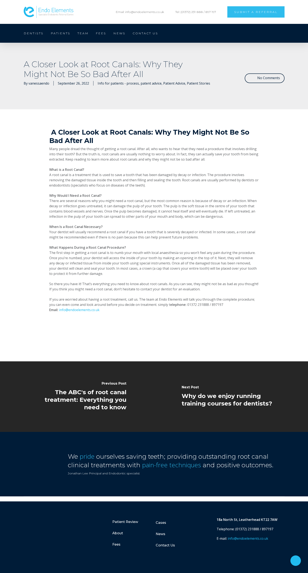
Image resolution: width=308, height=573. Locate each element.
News (160, 534)
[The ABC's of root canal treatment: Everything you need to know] (77, 396)
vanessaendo (38, 83)
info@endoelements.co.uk (79, 310)
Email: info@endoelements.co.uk (140, 12)
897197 (267, 529)
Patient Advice (174, 83)
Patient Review (125, 522)
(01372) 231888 (247, 529)
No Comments (268, 78)
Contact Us (165, 545)
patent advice (151, 83)
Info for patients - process (118, 83)
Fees (116, 544)
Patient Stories (198, 83)
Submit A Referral (256, 12)
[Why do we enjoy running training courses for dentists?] (231, 396)
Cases (161, 523)
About (117, 533)
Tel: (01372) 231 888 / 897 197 (195, 12)
